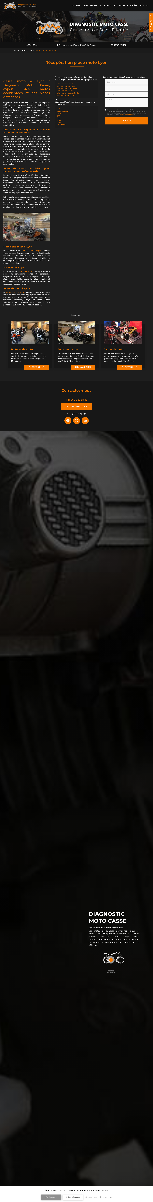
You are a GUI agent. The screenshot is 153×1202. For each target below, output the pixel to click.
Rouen (59, 122)
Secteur (24, 50)
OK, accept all (52, 1197)
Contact (145, 5)
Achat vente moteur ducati (65, 95)
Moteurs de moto (22, 349)
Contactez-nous (119, 45)
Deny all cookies (73, 1197)
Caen (58, 109)
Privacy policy (106, 1197)
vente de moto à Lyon (16, 292)
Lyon (30, 50)
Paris (58, 118)
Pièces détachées (128, 5)
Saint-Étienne (61, 125)
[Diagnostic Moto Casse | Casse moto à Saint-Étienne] (9, 5)
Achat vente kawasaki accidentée (68, 93)
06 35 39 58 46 (31, 45)
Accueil (76, 5)
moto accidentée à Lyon (31, 250)
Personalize (92, 1197)
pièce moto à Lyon (26, 271)
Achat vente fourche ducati (66, 86)
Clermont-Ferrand (63, 111)
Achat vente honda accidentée (67, 88)
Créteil (59, 113)
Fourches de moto (69, 349)
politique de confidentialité (127, 114)
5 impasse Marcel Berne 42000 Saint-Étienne (77, 45)
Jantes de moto (114, 349)
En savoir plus (36, 367)
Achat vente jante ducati (65, 91)
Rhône (59, 120)
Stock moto (106, 5)
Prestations (90, 5)
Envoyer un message (76, 406)
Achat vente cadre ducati (65, 84)
